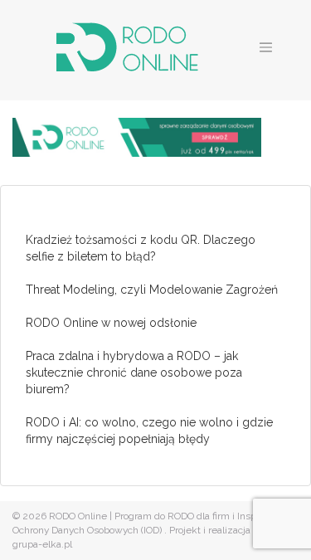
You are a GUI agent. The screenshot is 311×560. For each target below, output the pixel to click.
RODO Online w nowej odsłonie (111, 322)
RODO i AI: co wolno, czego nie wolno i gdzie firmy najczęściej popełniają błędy (149, 431)
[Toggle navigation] (266, 47)
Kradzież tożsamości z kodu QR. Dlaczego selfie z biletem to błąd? (140, 248)
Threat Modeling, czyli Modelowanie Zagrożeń (152, 289)
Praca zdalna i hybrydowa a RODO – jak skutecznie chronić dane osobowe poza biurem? (134, 372)
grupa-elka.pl (42, 544)
